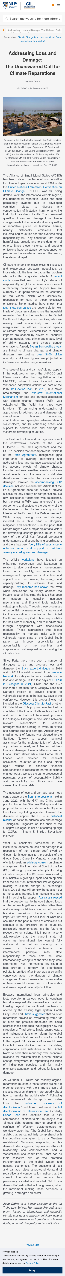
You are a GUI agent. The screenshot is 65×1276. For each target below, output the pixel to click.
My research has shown (32, 587)
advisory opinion (37, 862)
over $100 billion (49, 354)
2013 (42, 389)
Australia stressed (50, 897)
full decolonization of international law (32, 1109)
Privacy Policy (32, 1263)
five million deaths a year (46, 346)
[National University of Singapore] (10, 5)
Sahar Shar (11, 1115)
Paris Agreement (25, 455)
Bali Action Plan (21, 389)
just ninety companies (17, 307)
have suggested (35, 1014)
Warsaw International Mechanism (32, 395)
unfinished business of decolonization (32, 1105)
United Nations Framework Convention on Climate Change (32, 189)
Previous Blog (32, 1244)
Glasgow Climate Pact (37, 703)
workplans (28, 559)
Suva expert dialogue (36, 668)
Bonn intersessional (40, 796)
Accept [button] (32, 1270)
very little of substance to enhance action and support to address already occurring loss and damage (32, 548)
